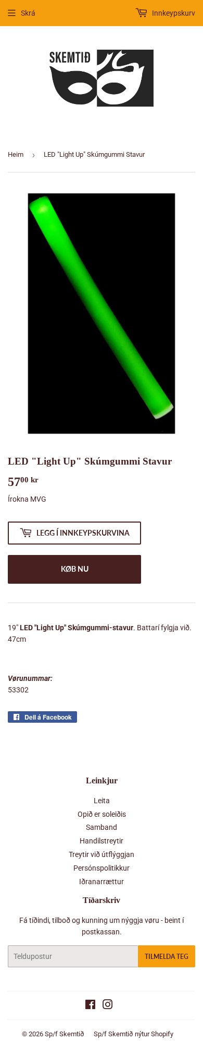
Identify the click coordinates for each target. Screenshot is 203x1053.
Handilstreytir (101, 841)
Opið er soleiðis (102, 814)
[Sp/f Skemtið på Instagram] (108, 1006)
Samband (101, 827)
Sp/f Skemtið (64, 1034)
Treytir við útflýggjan (101, 854)
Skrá (28, 13)
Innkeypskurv (172, 13)
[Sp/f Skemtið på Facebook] (90, 1006)
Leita (102, 800)
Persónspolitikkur (101, 868)
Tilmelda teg (166, 957)
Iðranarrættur (101, 881)
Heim (15, 154)
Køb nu (74, 568)
